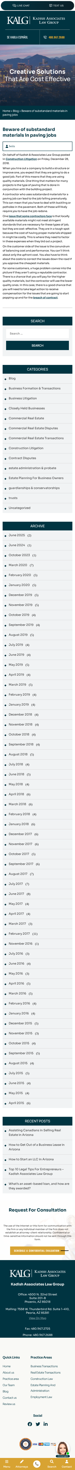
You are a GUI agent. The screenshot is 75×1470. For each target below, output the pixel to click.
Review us (9, 1404)
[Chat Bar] (37, 5)
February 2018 (19, 814)
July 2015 (16, 1073)
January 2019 (19, 704)
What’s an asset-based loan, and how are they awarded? (39, 1186)
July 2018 (16, 764)
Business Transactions (44, 1366)
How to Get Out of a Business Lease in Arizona (37, 1147)
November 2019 (20, 605)
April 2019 (16, 675)
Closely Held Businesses (27, 408)
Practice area (11, 1379)
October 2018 (19, 734)
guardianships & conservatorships (34, 488)
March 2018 (17, 804)
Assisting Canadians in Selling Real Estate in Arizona (35, 1132)
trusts (13, 498)
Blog (16, 111)
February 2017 (19, 934)
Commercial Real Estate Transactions (36, 438)
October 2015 (19, 1043)
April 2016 (16, 983)
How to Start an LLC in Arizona (31, 1159)
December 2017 (20, 834)
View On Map (37, 1318)
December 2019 (20, 595)
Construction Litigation (21, 159)
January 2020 (19, 585)
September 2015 (21, 1053)
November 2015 (20, 1033)
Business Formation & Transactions (35, 388)
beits (12, 146)
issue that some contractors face (30, 216)
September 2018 (21, 744)
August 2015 (18, 1063)
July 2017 (16, 884)
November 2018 (20, 724)
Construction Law (42, 1379)
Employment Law (41, 1397)
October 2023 (19, 555)
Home (6, 111)
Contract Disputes (22, 458)
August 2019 (18, 635)
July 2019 (16, 645)
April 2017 (16, 914)
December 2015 (20, 1023)
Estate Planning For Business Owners (36, 478)
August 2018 (18, 754)
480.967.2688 (57, 37)
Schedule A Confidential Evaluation (36, 1250)
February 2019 (19, 694)
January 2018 (19, 824)
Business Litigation (23, 398)
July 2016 (16, 953)
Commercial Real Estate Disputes (33, 428)
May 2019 (16, 665)
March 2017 (17, 924)
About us (8, 1372)
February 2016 (19, 1003)
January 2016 (19, 1013)
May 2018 (16, 784)
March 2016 (17, 993)
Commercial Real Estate (26, 418)
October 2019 (19, 615)
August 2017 (18, 874)
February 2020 (20, 575)
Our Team (8, 1385)
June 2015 (16, 1083)
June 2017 (16, 894)
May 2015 (16, 1093)
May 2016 (16, 973)
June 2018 (16, 774)
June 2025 (17, 535)
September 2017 (21, 864)
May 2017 (16, 904)
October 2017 (19, 854)
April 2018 (16, 794)
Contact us (9, 1398)
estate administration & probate (32, 468)
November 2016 (20, 944)
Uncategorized (20, 508)
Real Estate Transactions (45, 1372)
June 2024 (17, 545)
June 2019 (16, 655)
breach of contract (45, 297)
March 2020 (18, 565)
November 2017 (20, 844)
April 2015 (16, 1103)
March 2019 (17, 685)
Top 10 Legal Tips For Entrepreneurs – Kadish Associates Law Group (36, 1171)
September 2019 (21, 625)
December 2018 (20, 714)
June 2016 (16, 963)
